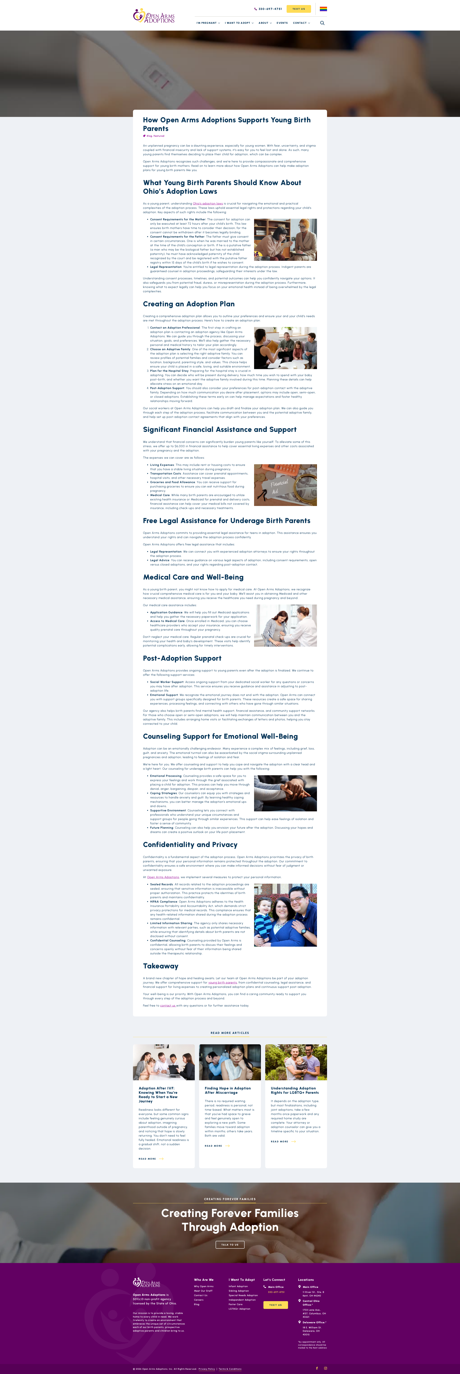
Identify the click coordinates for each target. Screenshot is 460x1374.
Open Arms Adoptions (163, 877)
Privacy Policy (207, 1369)
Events (282, 22)
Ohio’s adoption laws (208, 203)
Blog (149, 136)
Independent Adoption (242, 1300)
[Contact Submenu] (309, 23)
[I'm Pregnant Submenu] (219, 23)
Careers (199, 1300)
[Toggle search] (322, 23)
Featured (159, 136)
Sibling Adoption (239, 1291)
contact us (168, 1005)
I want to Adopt (237, 22)
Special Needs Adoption (243, 1295)
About (263, 22)
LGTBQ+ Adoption (239, 1309)
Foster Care (236, 1304)
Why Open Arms (204, 1286)
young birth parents (222, 982)
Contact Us (201, 1295)
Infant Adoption (238, 1286)
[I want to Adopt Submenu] (252, 23)
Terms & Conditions (230, 1369)
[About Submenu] (270, 23)
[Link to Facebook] (317, 1368)
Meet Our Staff (203, 1291)
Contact (300, 22)
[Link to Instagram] (325, 1368)
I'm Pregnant (207, 22)
